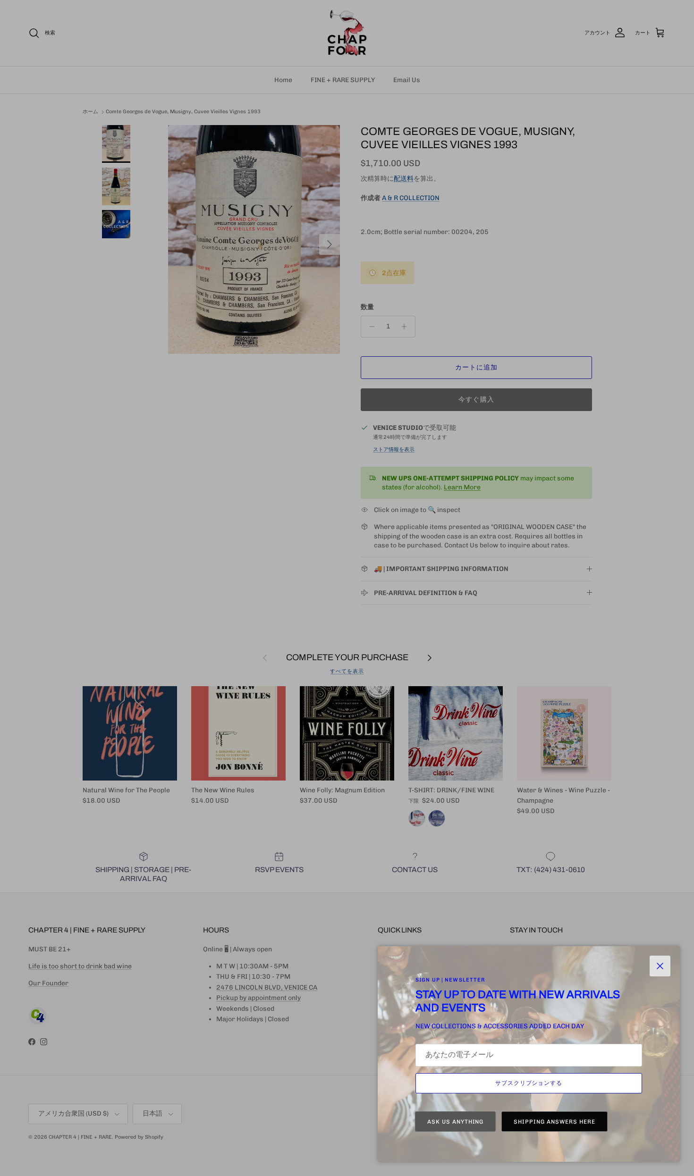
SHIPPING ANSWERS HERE (554, 1121)
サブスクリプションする (529, 1083)
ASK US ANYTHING (455, 1121)
